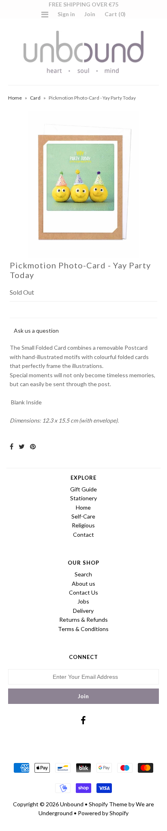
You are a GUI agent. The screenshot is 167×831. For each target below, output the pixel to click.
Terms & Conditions (83, 628)
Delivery (83, 610)
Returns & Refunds (83, 619)
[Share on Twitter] (22, 446)
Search (83, 574)
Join (89, 14)
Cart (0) (115, 14)
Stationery (83, 498)
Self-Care (83, 516)
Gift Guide (83, 489)
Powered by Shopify (103, 813)
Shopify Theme (108, 804)
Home (15, 98)
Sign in (66, 14)
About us (83, 583)
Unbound (72, 804)
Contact (83, 534)
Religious (83, 525)
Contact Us (83, 592)
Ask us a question (36, 330)
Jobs (83, 601)
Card (35, 98)
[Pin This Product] (33, 446)
